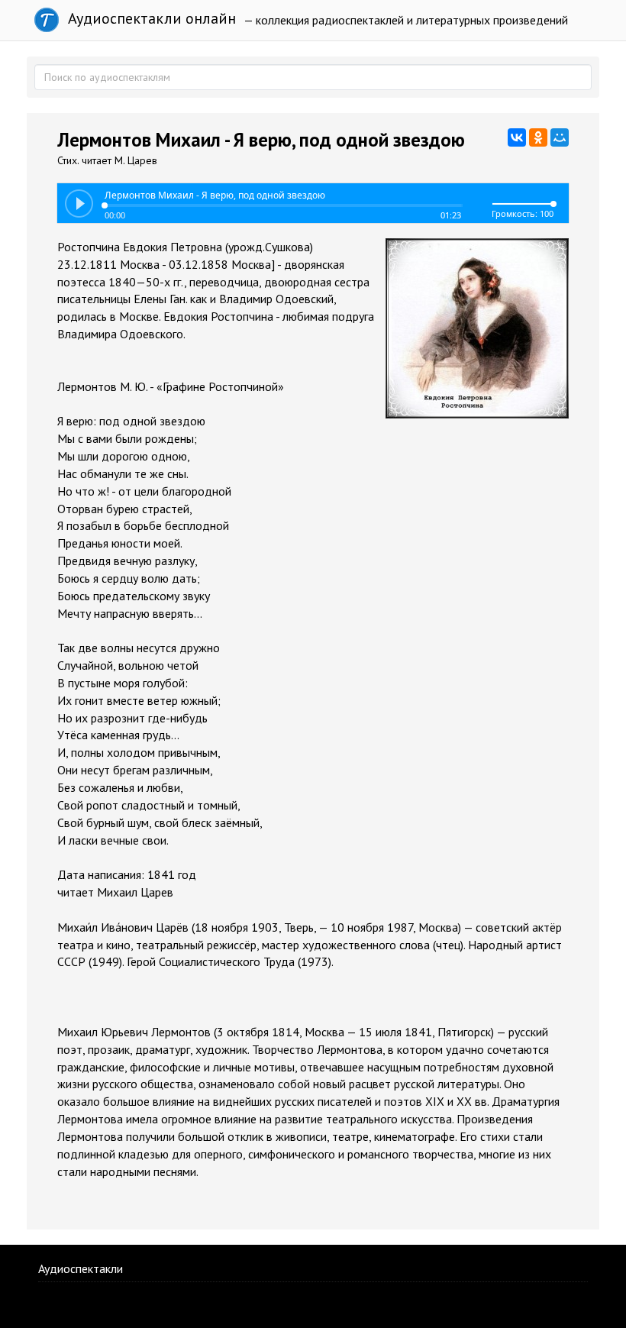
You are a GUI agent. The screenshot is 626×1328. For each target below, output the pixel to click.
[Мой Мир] (559, 137)
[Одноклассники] (538, 137)
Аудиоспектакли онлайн (150, 18)
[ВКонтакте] (517, 137)
